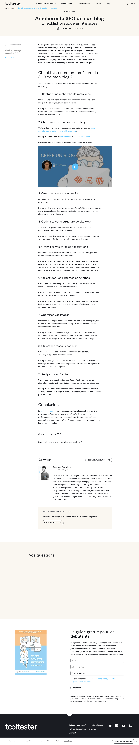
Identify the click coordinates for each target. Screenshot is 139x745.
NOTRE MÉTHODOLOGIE (52, 523)
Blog (108, 3)
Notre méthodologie (77, 729)
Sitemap (92, 729)
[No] (137, 741)
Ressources (84, 3)
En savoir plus (68, 741)
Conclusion (11, 57)
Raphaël (68, 28)
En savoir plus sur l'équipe (99, 460)
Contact (72, 733)
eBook (98, 3)
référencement (47, 411)
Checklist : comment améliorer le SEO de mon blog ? (13, 52)
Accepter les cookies (123, 741)
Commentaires (14, 45)
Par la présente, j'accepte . (94, 680)
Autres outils (69, 12)
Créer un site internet (45, 3)
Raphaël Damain (61, 467)
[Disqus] (69, 582)
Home (7, 8)
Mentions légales (96, 725)
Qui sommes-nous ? (77, 725)
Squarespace (65, 136)
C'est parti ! (77, 688)
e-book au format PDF (96, 648)
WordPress (85, 136)
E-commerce (67, 3)
